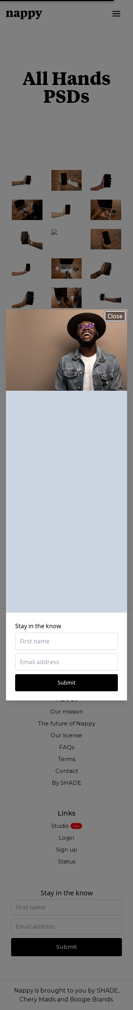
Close (115, 316)
